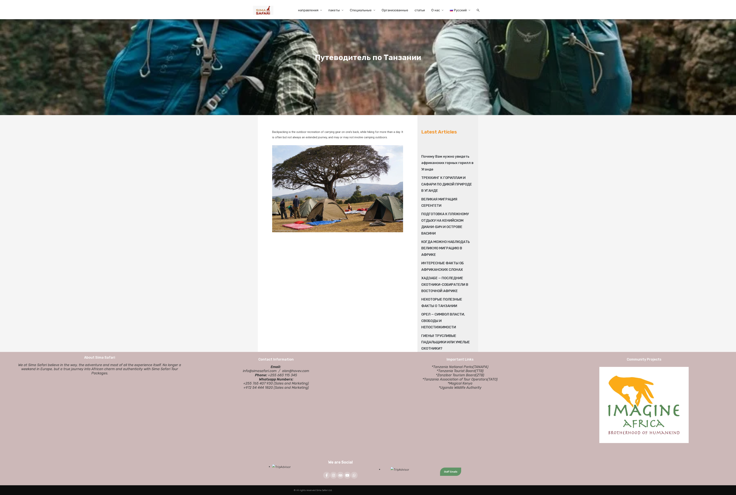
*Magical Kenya (460, 383)
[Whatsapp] (354, 475)
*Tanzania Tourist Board (456, 371)
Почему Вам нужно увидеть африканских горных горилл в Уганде (447, 162)
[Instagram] (333, 475)
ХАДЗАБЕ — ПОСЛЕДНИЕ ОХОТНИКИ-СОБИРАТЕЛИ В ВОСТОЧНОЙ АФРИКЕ (444, 284)
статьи (420, 10)
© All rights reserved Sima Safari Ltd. (313, 490)
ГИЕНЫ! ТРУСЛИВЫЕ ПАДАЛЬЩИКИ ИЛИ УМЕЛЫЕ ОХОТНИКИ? (445, 342)
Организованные (395, 10)
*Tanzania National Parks (452, 367)
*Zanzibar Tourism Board (456, 375)
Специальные (361, 10)
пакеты (334, 10)
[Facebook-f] (326, 475)
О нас (435, 10)
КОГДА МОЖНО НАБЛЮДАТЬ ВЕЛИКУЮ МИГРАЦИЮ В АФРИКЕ (445, 248)
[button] (478, 10)
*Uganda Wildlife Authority (460, 387)
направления (308, 10)
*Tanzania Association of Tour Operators (454, 379)
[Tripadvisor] (340, 475)
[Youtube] (347, 475)
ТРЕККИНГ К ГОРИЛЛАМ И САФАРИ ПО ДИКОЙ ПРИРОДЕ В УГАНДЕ (446, 184)
